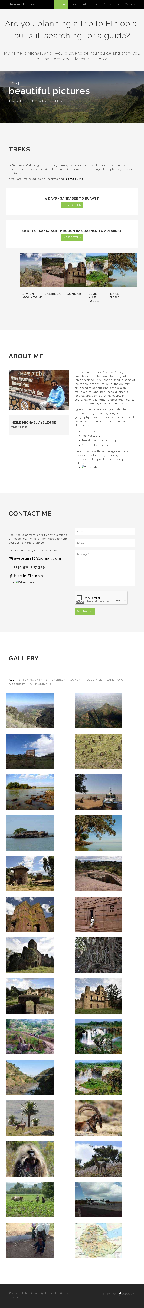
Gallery (130, 4)
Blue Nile (94, 679)
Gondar (76, 679)
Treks (74, 4)
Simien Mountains (33, 679)
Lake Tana (114, 679)
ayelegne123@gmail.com (37, 558)
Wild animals (40, 684)
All (11, 679)
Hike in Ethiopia (22, 4)
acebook (127, 1293)
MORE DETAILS (72, 205)
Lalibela (59, 679)
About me (90, 4)
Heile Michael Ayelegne (37, 1293)
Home (60, 4)
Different (17, 684)
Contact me (111, 4)
